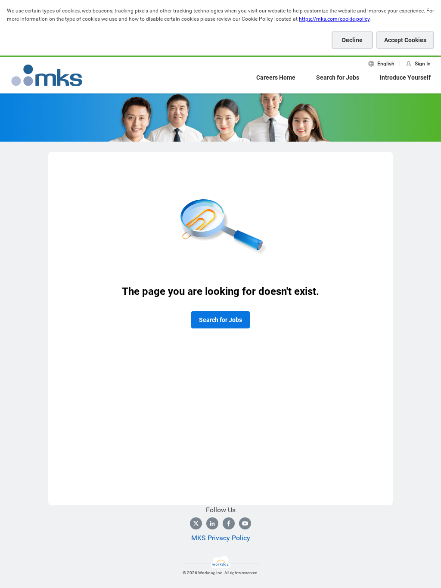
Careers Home (275, 77)
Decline (352, 40)
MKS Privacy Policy (220, 538)
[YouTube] (245, 523)
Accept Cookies (405, 40)
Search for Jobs (337, 77)
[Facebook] (229, 523)
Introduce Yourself (405, 77)
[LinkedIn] (212, 523)
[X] (196, 523)
